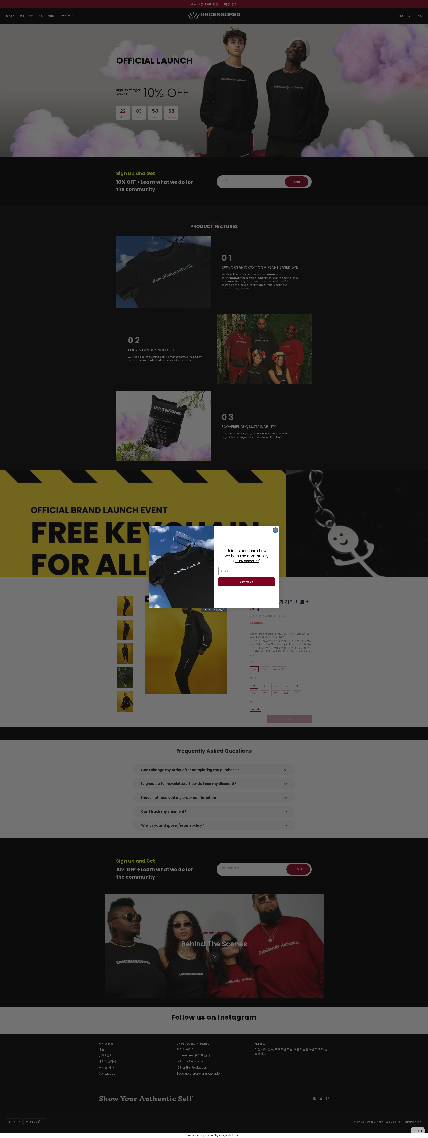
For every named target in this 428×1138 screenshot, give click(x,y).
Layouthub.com (230, 1135)
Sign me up (246, 582)
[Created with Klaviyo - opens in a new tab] (214, 610)
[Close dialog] (275, 530)
